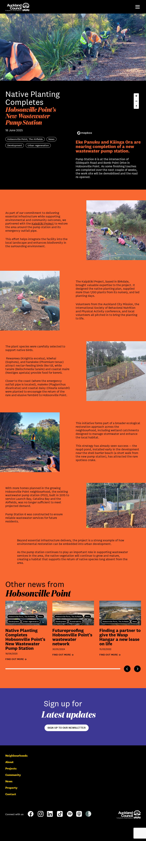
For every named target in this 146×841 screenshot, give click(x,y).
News (8, 781)
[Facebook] (30, 816)
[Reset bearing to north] (136, 106)
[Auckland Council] (129, 814)
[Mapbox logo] (84, 133)
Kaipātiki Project (43, 223)
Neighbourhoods (16, 756)
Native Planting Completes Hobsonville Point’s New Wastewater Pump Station (25, 639)
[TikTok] (59, 816)
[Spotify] (70, 816)
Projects (11, 768)
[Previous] (127, 668)
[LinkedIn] (50, 816)
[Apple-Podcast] (79, 816)
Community (13, 775)
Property (11, 788)
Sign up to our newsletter (67, 728)
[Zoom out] (136, 101)
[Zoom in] (136, 95)
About (9, 762)
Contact (10, 794)
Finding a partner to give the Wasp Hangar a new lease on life (120, 636)
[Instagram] (40, 816)
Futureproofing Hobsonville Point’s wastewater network (72, 636)
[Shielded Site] (88, 816)
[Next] (137, 668)
